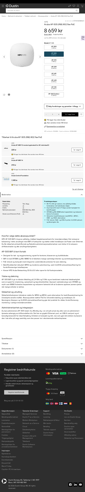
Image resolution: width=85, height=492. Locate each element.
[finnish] (61, 404)
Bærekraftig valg (70, 423)
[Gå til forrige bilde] (4, 56)
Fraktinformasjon (8, 423)
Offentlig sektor (70, 435)
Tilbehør (5, 344)
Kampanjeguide (8, 441)
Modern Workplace (29, 420)
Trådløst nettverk (30, 16)
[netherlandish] (65, 404)
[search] (76, 10)
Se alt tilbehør (77, 189)
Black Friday (6, 466)
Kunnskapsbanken (9, 457)
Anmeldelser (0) (8, 354)
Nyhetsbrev (6, 454)
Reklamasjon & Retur (51, 420)
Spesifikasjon (7, 339)
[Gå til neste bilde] (40, 56)
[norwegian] (51, 404)
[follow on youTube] (80, 485)
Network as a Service (30, 423)
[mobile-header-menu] (3, 6)
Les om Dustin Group (72, 417)
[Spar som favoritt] (81, 114)
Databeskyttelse (28, 430)
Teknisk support (49, 430)
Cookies (5, 435)
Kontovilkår (6, 426)
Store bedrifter (70, 432)
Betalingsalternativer (10, 417)
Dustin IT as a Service (30, 417)
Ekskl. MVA (48, 34)
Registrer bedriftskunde (16, 392)
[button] (69, 6)
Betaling (46, 426)
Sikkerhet (26, 433)
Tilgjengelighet (7, 438)
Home (4, 16)
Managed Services (29, 414)
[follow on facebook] (70, 485)
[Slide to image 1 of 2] (4, 94)
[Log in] (78, 6)
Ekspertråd (6, 463)
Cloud (24, 426)
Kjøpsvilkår (6, 414)
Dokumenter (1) (8, 349)
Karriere (67, 420)
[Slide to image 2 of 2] (9, 94)
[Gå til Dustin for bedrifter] (12, 6)
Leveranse (6, 420)
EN (6, 381)
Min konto (47, 423)
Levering (46, 417)
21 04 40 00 (18, 401)
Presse (66, 414)
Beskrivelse (6, 195)
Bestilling (47, 414)
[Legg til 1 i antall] (59, 114)
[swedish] (47, 404)
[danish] (56, 404)
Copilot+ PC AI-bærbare (11, 469)
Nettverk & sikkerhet (15, 16)
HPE (46, 22)
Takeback (26, 441)
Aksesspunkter (43, 16)
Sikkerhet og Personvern (73, 438)
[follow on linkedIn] (75, 485)
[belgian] (70, 404)
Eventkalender (7, 460)
